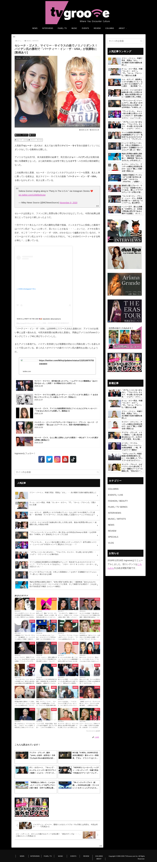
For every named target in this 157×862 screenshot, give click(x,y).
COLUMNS (99, 856)
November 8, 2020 (68, 202)
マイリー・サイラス (36, 140)
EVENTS (73, 856)
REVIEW (86, 856)
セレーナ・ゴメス (22, 140)
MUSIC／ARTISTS (22, 135)
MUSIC (60, 856)
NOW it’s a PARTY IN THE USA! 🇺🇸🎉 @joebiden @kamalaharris (39, 319)
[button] (98, 472)
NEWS (33, 135)
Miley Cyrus (20, 323)
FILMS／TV (48, 856)
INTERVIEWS (35, 856)
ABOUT (98, 859)
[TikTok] (73, 459)
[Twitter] (49, 459)
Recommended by (90, 731)
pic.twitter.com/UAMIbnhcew (32, 195)
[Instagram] (57, 459)
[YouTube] (65, 459)
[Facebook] (41, 459)
